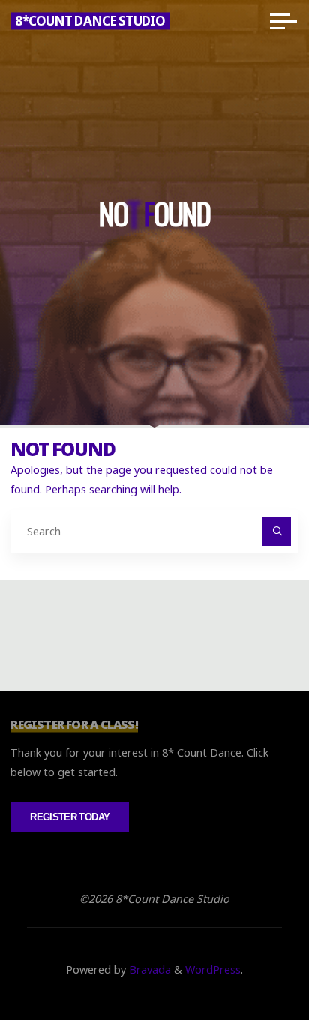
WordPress (213, 969)
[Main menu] (283, 21)
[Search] (276, 531)
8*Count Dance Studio (90, 20)
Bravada (148, 969)
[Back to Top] (250, 961)
